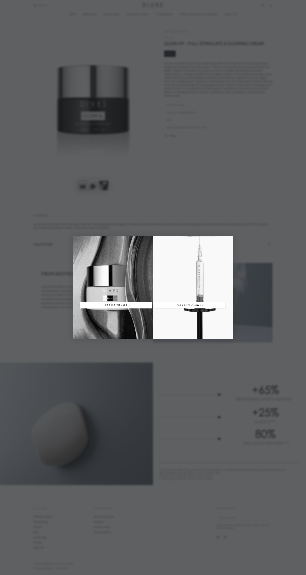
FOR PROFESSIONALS (190, 305)
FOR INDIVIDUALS (116, 305)
